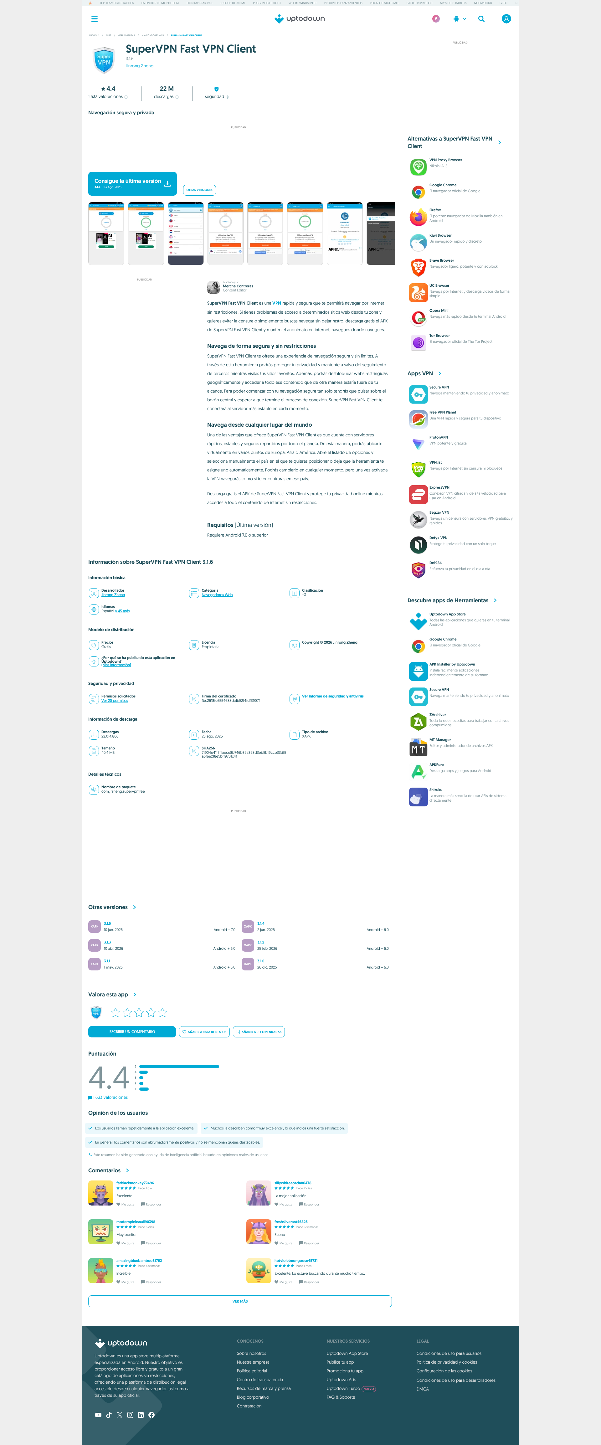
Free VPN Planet (442, 412)
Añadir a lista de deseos (207, 1032)
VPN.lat (435, 462)
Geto (503, 3)
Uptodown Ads (341, 1379)
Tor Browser (439, 335)
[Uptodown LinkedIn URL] (141, 1415)
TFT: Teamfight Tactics (117, 3)
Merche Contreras (238, 286)
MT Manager (440, 739)
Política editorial (252, 1371)
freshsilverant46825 (291, 1221)
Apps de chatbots (453, 3)
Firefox (435, 210)
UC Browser (439, 285)
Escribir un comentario (132, 1031)
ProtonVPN (438, 437)
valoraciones (105, 96)
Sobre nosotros (251, 1353)
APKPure (436, 764)
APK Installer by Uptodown (452, 664)
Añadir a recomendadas (261, 1032)
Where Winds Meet (303, 3)
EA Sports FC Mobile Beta (160, 3)
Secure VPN (439, 387)
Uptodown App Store (447, 614)
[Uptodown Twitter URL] (119, 1415)
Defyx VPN (438, 537)
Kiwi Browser (440, 235)
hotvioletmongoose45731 (296, 1260)
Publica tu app (340, 1362)
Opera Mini (439, 310)
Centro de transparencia (260, 1379)
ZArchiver (437, 714)
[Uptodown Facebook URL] (151, 1415)
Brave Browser (441, 260)
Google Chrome (443, 185)
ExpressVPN (439, 487)
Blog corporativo (253, 1397)
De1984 (435, 562)
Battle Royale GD (420, 3)
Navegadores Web (217, 595)
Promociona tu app (345, 1371)
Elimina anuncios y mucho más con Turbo (235, 164)
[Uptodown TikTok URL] (109, 1415)
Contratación (249, 1406)
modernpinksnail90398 (135, 1221)
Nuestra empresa (253, 1362)
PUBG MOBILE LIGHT (267, 3)
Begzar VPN (439, 512)
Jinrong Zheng (139, 66)
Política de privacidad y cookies (447, 1362)
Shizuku (435, 789)
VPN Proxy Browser (445, 159)
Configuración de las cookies (444, 1371)
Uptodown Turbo (350, 1388)
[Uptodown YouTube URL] (98, 1415)
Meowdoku (483, 3)
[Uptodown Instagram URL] (130, 1415)
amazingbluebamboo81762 (139, 1260)
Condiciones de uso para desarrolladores (456, 1380)
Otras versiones (200, 190)
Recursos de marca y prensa (264, 1388)
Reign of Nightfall (384, 3)
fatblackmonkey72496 (135, 1182)
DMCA (423, 1389)
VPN (276, 303)
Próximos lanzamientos (343, 3)
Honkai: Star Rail (200, 3)
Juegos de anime (233, 3)
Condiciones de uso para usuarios (449, 1353)
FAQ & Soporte (341, 1397)
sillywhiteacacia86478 (293, 1182)
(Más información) (116, 665)
